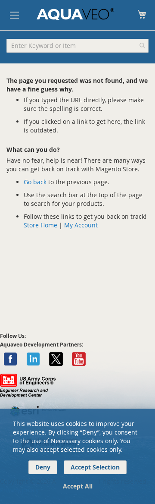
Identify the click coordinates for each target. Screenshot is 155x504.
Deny (42, 467)
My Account (81, 225)
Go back (35, 182)
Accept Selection (95, 467)
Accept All (78, 486)
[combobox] (77, 46)
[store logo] (75, 14)
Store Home (40, 225)
